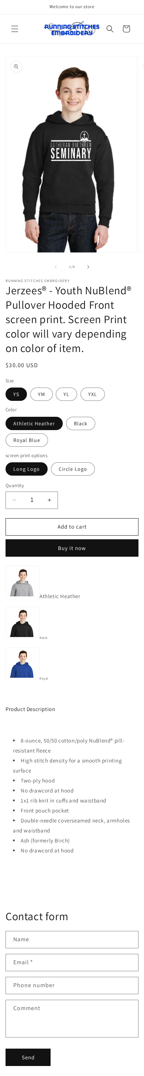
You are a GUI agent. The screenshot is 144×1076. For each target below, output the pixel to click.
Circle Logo (73, 469)
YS (16, 394)
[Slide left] (56, 267)
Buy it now (72, 548)
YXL (92, 394)
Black (81, 423)
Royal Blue (26, 440)
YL (66, 394)
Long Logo (26, 469)
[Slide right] (88, 267)
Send (28, 1057)
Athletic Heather (34, 423)
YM (41, 394)
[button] (15, 29)
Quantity (15, 485)
